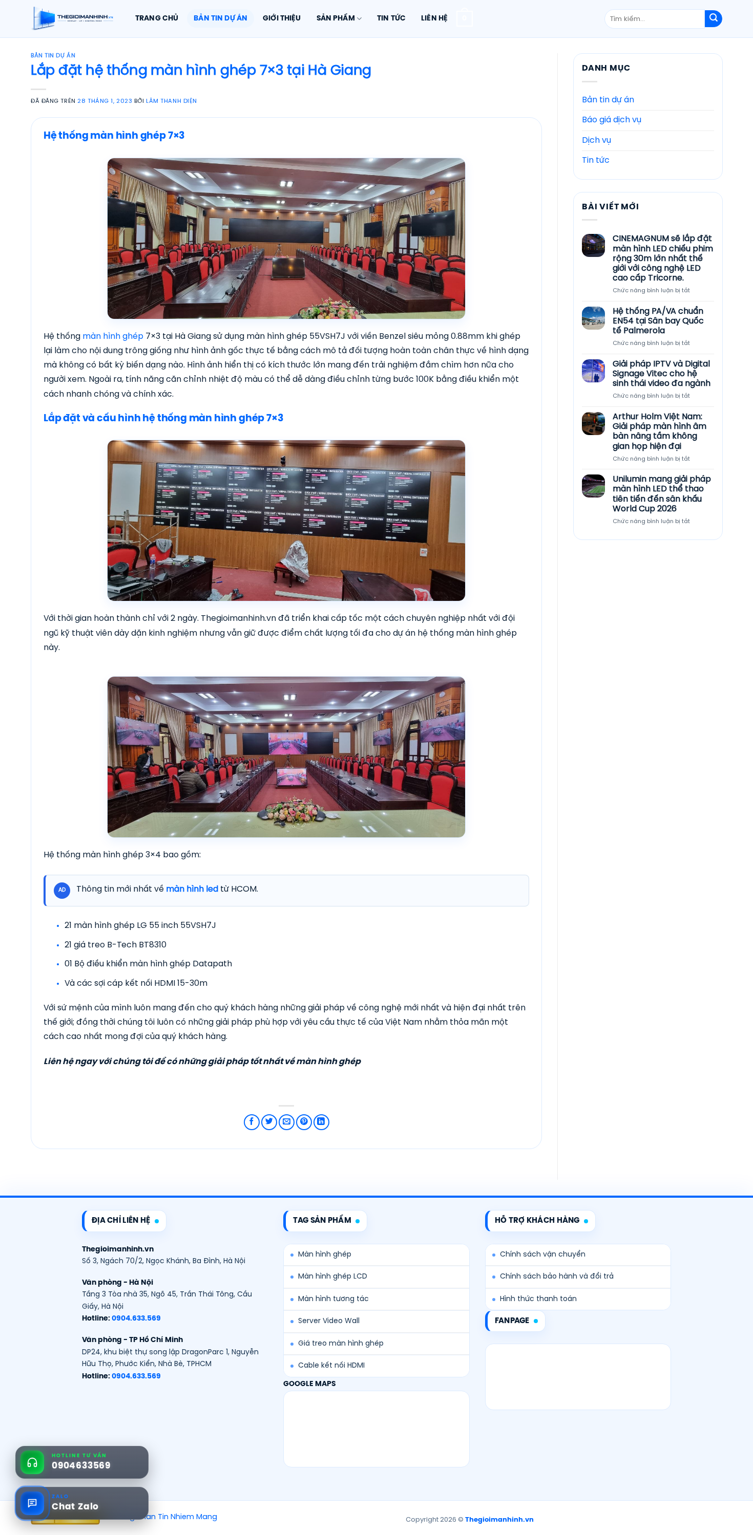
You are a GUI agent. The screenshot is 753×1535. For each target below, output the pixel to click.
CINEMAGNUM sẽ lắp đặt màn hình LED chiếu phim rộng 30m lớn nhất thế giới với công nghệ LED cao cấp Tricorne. (662, 258)
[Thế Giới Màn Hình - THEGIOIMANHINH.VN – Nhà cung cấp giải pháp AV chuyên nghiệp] (72, 19)
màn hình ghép (112, 336)
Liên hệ (434, 18)
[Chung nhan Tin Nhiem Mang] (159, 1518)
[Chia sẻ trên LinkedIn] (321, 1122)
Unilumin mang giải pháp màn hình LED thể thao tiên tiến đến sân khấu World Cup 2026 (661, 494)
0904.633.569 (136, 1319)
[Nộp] (713, 19)
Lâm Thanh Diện (171, 101)
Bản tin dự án (220, 18)
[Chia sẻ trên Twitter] (269, 1122)
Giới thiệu (282, 18)
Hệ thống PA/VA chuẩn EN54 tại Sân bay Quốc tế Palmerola (657, 321)
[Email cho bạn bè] (287, 1122)
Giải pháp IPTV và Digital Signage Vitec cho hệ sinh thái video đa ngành (661, 374)
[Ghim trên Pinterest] (304, 1122)
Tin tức (391, 18)
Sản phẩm (336, 18)
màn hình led (192, 889)
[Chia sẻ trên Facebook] (252, 1122)
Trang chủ (156, 18)
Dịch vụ (596, 140)
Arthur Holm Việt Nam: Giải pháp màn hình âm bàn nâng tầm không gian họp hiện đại (659, 432)
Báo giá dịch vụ (611, 120)
